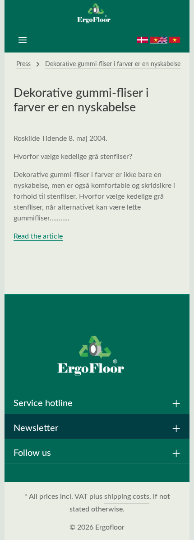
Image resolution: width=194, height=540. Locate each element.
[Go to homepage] (97, 13)
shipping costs (126, 496)
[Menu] (23, 40)
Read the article (38, 236)
